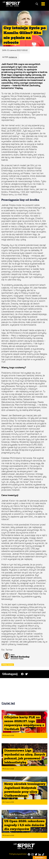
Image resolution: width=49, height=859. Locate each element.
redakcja (13, 57)
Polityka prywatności (18, 854)
